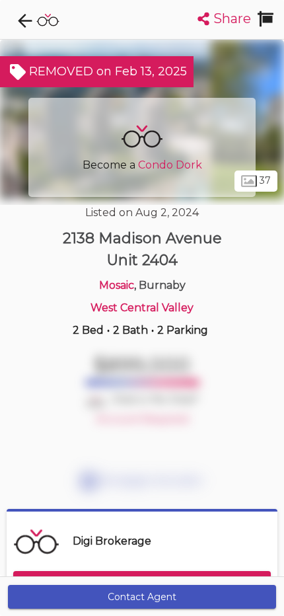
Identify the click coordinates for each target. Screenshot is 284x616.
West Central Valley (142, 307)
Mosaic (116, 285)
